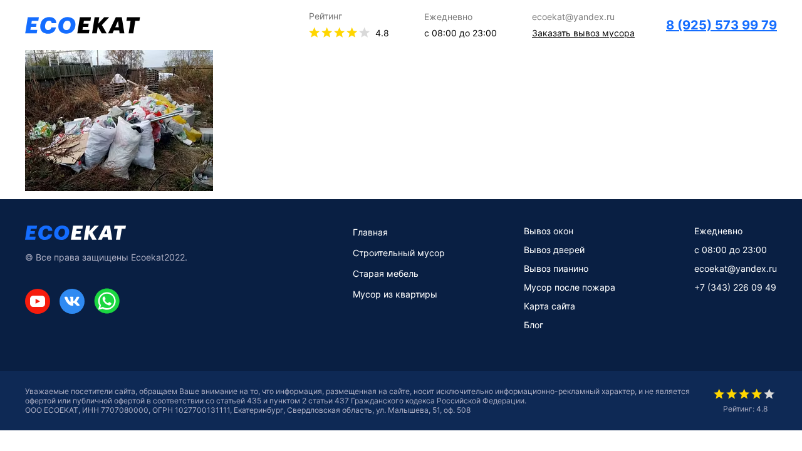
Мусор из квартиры (395, 294)
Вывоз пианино (556, 268)
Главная (370, 232)
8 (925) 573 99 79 (721, 25)
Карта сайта (549, 306)
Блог (533, 324)
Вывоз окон (548, 231)
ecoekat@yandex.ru (735, 268)
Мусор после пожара (569, 287)
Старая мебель (386, 273)
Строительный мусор (399, 252)
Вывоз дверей (554, 249)
